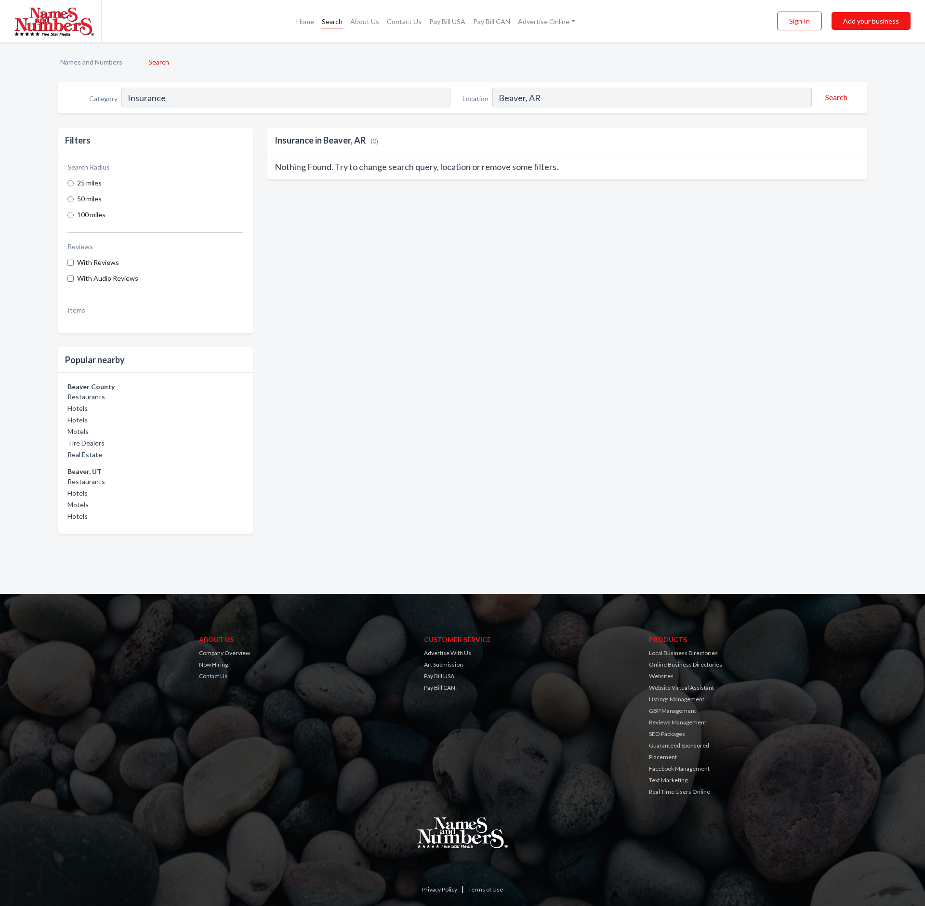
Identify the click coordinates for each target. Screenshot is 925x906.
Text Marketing (668, 780)
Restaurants (86, 397)
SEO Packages (667, 733)
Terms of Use (485, 889)
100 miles (91, 214)
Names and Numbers (91, 62)
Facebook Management (679, 768)
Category (103, 98)
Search (332, 21)
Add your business (871, 21)
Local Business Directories (683, 653)
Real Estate (84, 454)
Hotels (77, 408)
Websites (661, 676)
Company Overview (224, 653)
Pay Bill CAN (491, 21)
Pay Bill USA (447, 21)
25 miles (89, 183)
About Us (364, 21)
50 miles (89, 199)
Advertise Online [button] (543, 21)
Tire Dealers (86, 443)
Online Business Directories (685, 664)
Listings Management (676, 699)
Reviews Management (677, 722)
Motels (78, 431)
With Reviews (98, 262)
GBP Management (672, 710)
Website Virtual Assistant (681, 687)
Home (305, 21)
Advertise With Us (447, 653)
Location (475, 98)
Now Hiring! (214, 664)
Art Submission (443, 664)
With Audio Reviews (107, 278)
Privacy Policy (439, 889)
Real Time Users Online (679, 791)
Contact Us (404, 21)
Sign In (799, 21)
